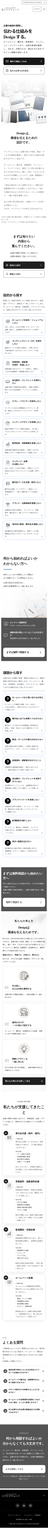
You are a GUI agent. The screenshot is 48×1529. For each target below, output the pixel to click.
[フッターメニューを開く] (44, 1495)
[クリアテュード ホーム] (10, 9)
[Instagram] (30, 1505)
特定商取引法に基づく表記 (24, 1519)
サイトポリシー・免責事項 (32, 1515)
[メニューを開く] (44, 9)
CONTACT (37, 9)
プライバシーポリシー (14, 1515)
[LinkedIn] (24, 1505)
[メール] (17, 1505)
